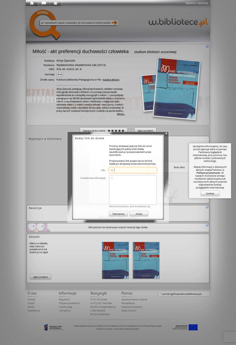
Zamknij (210, 193)
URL (103, 170)
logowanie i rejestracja (197, 3)
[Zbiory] (43, 3)
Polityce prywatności (208, 172)
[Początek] (32, 3)
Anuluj (139, 213)
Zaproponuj (118, 213)
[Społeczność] (55, 3)
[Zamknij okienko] (166, 133)
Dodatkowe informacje (93, 177)
